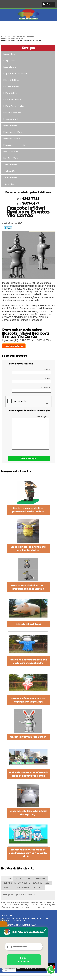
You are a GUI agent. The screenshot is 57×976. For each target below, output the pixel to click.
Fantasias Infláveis (11, 87)
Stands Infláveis (10, 165)
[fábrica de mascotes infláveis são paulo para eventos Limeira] (28, 643)
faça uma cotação (14, 346)
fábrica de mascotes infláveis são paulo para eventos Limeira (28, 661)
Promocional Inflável (11, 139)
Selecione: (8, 878)
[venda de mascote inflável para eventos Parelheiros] (28, 531)
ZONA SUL (37, 883)
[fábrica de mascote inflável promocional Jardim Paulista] (28, 492)
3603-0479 (14, 29)
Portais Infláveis (10, 126)
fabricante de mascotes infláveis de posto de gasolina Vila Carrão (28, 774)
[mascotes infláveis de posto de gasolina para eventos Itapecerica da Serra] (28, 834)
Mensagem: (43, 416)
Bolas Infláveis (9, 67)
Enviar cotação (28, 458)
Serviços (28, 48)
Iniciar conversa (23, 960)
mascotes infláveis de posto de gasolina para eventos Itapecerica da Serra (28, 853)
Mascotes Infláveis (11, 119)
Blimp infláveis (9, 61)
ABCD (47, 883)
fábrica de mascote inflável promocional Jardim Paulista (28, 510)
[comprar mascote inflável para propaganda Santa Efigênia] (28, 569)
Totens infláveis (10, 178)
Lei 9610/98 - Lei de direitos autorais (33, 907)
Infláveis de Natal (10, 93)
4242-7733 (14, 26)
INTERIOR (38, 888)
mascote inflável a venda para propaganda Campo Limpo (28, 700)
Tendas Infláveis (10, 171)
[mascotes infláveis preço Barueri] (28, 721)
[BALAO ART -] (28, 15)
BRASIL (7, 888)
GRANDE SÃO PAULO (22, 888)
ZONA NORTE (10, 883)
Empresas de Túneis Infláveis (15, 74)
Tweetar (8, 227)
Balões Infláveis (10, 54)
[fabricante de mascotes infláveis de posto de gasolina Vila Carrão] (28, 756)
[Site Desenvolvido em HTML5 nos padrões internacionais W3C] (9, 970)
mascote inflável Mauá (28, 624)
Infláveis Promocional (12, 113)
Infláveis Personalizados (13, 106)
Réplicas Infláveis (10, 152)
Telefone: (46, 387)
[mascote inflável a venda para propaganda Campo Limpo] (28, 682)
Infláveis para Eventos (12, 100)
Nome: (47, 369)
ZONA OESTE (24, 883)
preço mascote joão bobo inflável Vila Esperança (28, 813)
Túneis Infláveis (10, 184)
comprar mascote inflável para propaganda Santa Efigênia (28, 587)
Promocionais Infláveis (12, 132)
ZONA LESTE (39, 878)
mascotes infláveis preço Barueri (28, 737)
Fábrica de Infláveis (11, 80)
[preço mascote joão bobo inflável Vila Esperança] (28, 795)
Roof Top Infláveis (10, 158)
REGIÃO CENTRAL (23, 878)
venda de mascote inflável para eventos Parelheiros (28, 548)
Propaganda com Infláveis (14, 145)
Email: (48, 378)
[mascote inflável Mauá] (28, 608)
